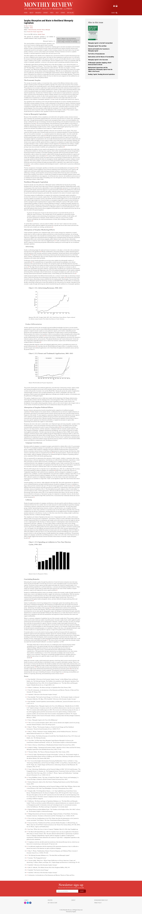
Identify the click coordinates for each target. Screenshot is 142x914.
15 (32, 221)
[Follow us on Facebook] (30, 903)
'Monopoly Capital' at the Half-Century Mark (100, 43)
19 (30, 255)
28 (59, 427)
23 (65, 277)
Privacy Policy (97, 903)
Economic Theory (41, 29)
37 (47, 640)
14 (62, 189)
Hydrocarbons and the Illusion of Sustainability (101, 57)
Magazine (38, 13)
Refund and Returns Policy (101, 900)
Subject (25, 29)
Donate (63, 13)
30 (54, 470)
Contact (45, 13)
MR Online (70, 13)
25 (40, 342)
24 (44, 336)
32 (34, 497)
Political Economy (32, 29)
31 (72, 486)
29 (52, 453)
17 (55, 240)
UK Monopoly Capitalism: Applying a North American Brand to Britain (99, 63)
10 (64, 147)
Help (57, 13)
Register (50, 900)
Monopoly (48, 29)
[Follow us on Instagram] (25, 903)
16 (52, 227)
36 (50, 608)
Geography (26, 27)
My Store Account (52, 903)
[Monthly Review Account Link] (114, 6)
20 (31, 262)
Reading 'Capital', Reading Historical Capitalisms (101, 74)
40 (70, 668)
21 (28, 267)
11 (46, 156)
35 (33, 600)
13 (75, 168)
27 (30, 412)
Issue (43, 34)
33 (29, 538)
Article (39, 34)
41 (62, 673)
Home (25, 13)
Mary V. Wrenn (29, 26)
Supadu (74, 911)
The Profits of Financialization (96, 54)
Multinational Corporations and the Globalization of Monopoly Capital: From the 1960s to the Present (100, 69)
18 (40, 251)
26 (36, 346)
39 (35, 667)
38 (31, 657)
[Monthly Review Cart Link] (116, 6)
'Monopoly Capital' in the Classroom (98, 60)
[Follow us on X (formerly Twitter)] (28, 903)
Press (52, 13)
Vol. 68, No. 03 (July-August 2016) (35, 31)
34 (56, 590)
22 (75, 273)
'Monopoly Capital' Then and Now (97, 46)
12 (29, 165)
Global (31, 27)
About (31, 13)
